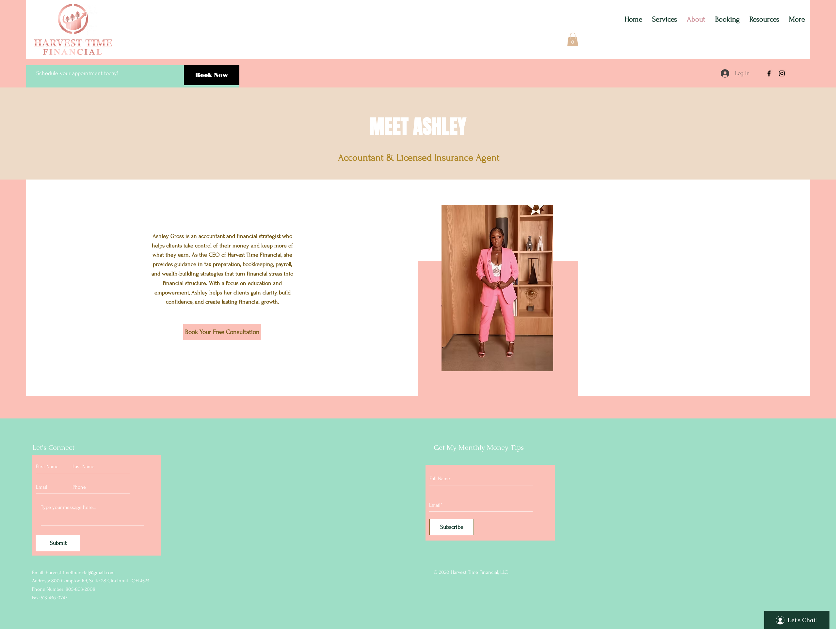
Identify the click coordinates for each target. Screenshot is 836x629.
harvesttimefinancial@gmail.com (80, 572)
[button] (572, 39)
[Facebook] (769, 73)
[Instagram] (782, 73)
